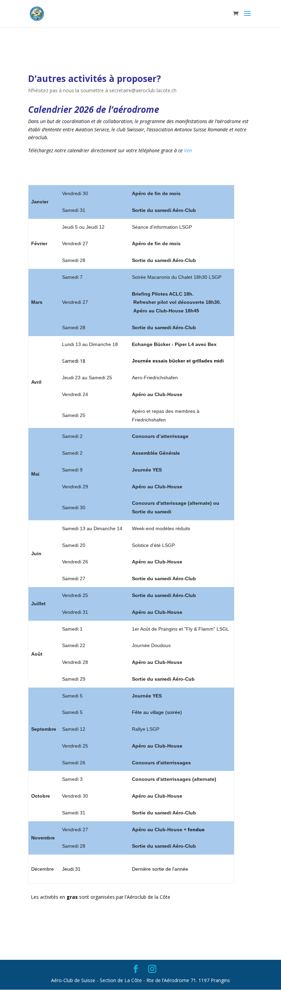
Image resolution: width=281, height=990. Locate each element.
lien (188, 150)
